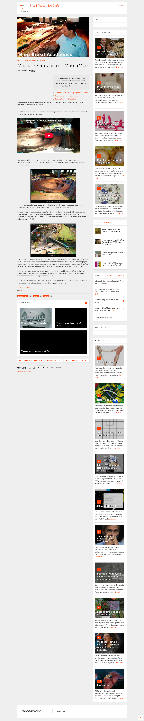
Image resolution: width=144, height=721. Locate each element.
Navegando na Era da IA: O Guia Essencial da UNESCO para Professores (113, 242)
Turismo (42, 60)
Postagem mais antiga (77, 360)
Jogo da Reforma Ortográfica (65, 99)
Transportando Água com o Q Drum (36, 351)
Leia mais (119, 67)
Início (19, 60)
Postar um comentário (24, 371)
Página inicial (24, 11)
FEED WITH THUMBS (103, 223)
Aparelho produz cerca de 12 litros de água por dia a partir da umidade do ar (34, 323)
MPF (28, 287)
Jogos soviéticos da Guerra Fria (66, 96)
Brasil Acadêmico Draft (44, 5)
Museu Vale (23, 287)
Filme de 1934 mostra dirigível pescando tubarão (72, 93)
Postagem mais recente (30, 360)
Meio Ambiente (30, 60)
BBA (20, 290)
